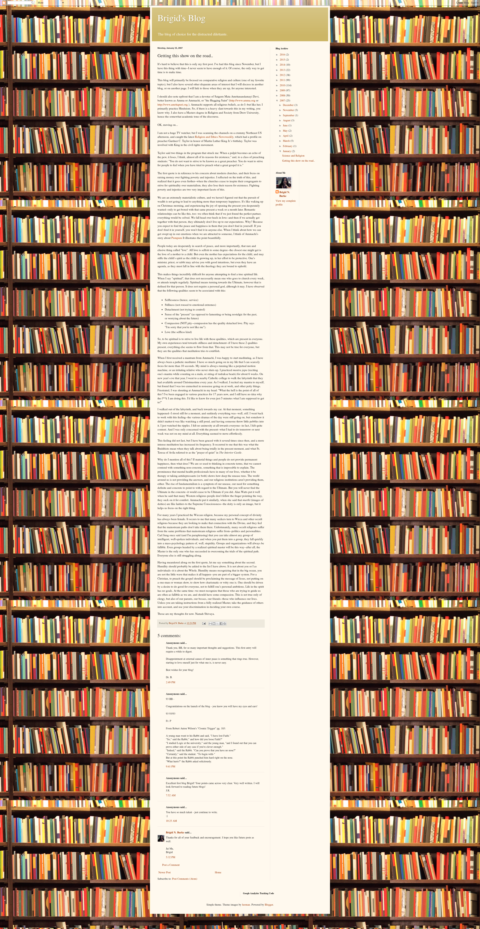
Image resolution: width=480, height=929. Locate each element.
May (285, 130)
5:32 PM (170, 857)
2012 (283, 75)
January (287, 151)
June (285, 125)
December (288, 105)
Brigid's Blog (182, 18)
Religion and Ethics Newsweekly (214, 137)
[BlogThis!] (214, 623)
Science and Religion (293, 155)
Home (218, 872)
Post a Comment (171, 865)
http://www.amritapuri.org (173, 104)
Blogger (269, 904)
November (289, 110)
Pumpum (176, 238)
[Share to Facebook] (221, 623)
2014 (283, 64)
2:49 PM (170, 682)
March (286, 140)
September (289, 115)
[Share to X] (217, 623)
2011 (283, 80)
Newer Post (164, 872)
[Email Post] (203, 623)
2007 (283, 100)
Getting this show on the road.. (298, 160)
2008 (283, 95)
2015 (283, 59)
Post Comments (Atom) (184, 878)
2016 (283, 54)
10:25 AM (171, 821)
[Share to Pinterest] (224, 623)
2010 (283, 85)
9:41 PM (170, 766)
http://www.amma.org (242, 100)
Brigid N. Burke (175, 832)
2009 (283, 90)
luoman (246, 904)
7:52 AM (171, 795)
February (288, 146)
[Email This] (210, 623)
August (287, 120)
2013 (283, 70)
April (286, 135)
